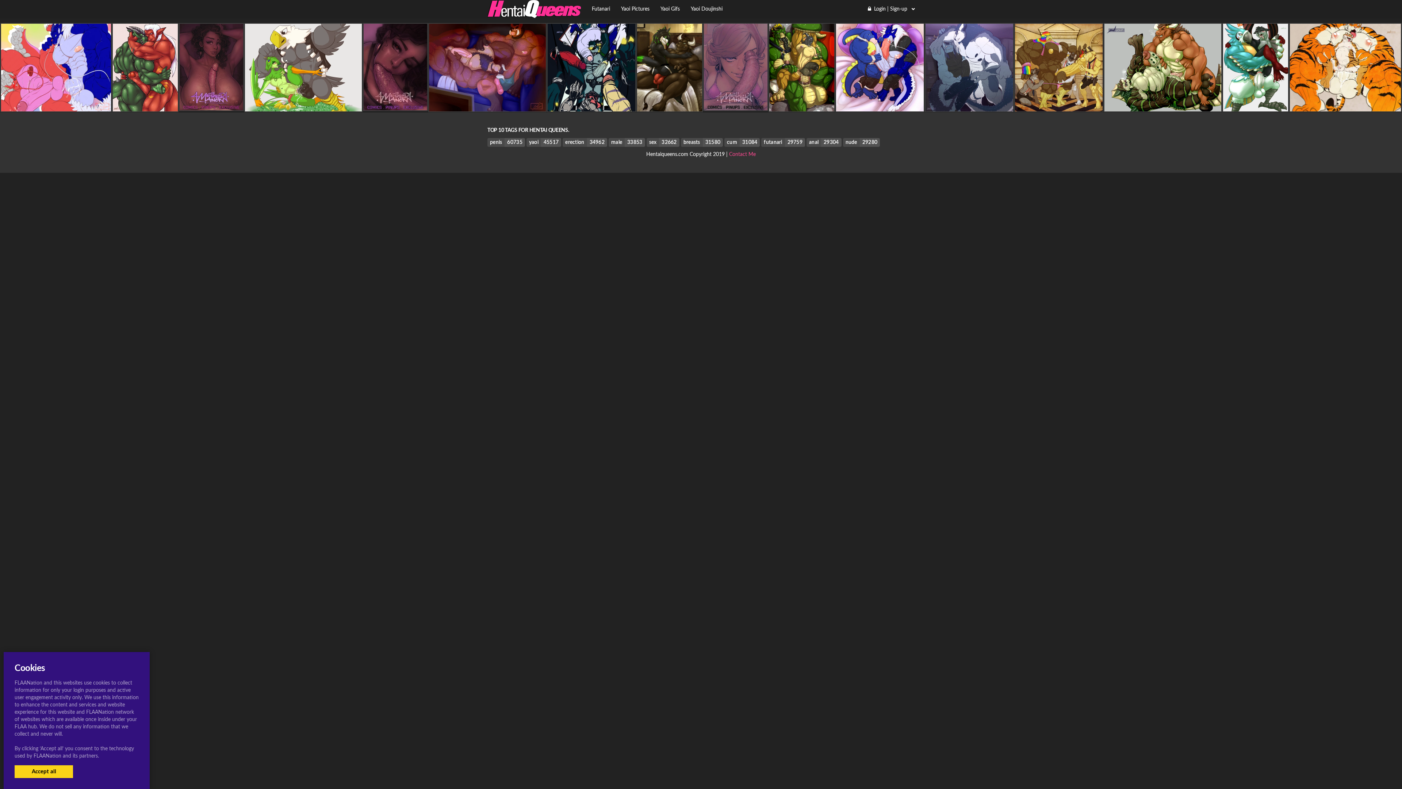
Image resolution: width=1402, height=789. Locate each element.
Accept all (44, 771)
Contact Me (742, 154)
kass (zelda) (1255, 105)
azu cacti (145, 105)
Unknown (303, 105)
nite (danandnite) (56, 105)
